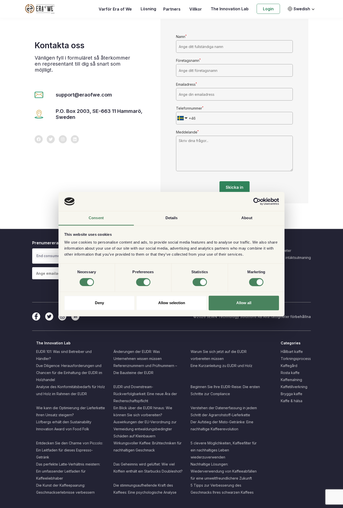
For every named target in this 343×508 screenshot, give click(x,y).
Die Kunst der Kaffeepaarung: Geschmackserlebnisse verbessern (65, 488)
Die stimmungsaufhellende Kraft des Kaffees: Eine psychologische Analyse (145, 488)
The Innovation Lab (230, 8)
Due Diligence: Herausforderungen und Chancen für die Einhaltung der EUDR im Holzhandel (69, 372)
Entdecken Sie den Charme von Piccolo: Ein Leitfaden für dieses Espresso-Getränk (69, 450)
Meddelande (187, 132)
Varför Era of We (115, 9)
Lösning (148, 8)
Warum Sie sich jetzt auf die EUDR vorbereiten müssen (219, 355)
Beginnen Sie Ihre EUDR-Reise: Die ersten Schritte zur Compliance (225, 390)
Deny (99, 303)
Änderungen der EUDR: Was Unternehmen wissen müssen (137, 355)
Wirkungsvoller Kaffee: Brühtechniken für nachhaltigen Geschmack (147, 446)
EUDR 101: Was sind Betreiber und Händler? (64, 355)
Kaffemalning (291, 380)
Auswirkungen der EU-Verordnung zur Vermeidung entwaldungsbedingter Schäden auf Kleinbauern (145, 429)
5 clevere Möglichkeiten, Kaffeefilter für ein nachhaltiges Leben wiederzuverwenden (224, 450)
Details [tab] (171, 218)
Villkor (195, 9)
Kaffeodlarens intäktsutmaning (286, 257)
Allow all (243, 303)
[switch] (143, 282)
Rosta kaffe (290, 373)
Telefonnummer (189, 108)
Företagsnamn (188, 60)
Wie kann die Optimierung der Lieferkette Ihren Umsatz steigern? (70, 411)
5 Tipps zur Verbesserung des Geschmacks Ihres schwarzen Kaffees (222, 488)
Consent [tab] (96, 218)
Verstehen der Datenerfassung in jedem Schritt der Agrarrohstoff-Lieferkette (224, 411)
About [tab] (246, 218)
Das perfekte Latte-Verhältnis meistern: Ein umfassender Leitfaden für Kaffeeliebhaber (68, 471)
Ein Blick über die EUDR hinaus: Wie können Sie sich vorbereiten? (142, 411)
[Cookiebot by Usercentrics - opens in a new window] (257, 201)
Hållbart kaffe (292, 351)
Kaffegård (289, 365)
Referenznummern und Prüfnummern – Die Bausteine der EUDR (145, 369)
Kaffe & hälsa (291, 401)
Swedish (302, 8)
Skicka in (234, 187)
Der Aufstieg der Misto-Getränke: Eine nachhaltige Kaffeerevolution (222, 425)
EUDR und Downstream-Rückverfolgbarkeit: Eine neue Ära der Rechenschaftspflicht (145, 394)
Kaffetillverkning (294, 387)
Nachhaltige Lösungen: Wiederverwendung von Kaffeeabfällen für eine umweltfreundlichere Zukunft (224, 471)
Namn (181, 36)
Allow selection (171, 303)
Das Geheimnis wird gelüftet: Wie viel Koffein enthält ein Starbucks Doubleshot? (148, 467)
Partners (172, 9)
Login (268, 8)
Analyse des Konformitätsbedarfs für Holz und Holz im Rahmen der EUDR (70, 390)
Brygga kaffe (291, 394)
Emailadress (186, 84)
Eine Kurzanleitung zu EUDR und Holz (221, 365)
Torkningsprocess (296, 358)
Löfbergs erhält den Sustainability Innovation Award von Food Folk (63, 425)
